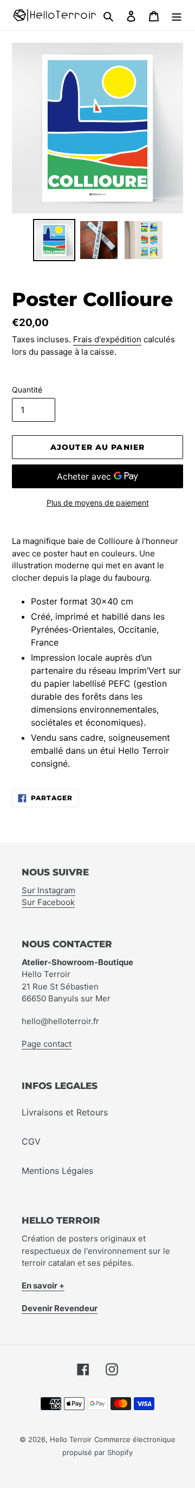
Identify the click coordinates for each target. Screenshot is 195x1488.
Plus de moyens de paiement (98, 502)
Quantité (27, 389)
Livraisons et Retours (65, 1112)
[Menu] (176, 15)
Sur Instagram (48, 890)
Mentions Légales (57, 1170)
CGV (31, 1141)
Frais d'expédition (107, 339)
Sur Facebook (48, 902)
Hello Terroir (71, 1439)
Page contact (47, 1044)
